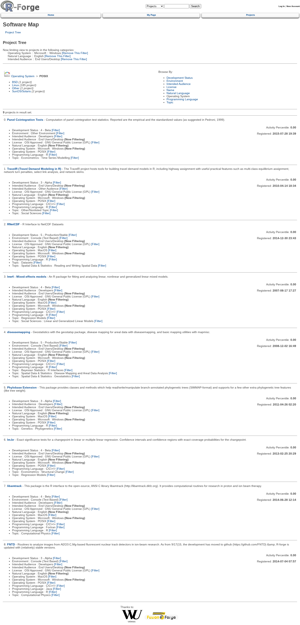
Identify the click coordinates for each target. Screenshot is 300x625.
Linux (15, 85)
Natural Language (178, 93)
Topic (170, 102)
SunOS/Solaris (21, 91)
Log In (282, 6)
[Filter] (56, 130)
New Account (293, 6)
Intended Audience (179, 84)
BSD (15, 82)
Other (15, 88)
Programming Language (182, 99)
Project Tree (13, 32)
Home (51, 15)
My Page (151, 15)
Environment (175, 80)
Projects (250, 15)
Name (170, 90)
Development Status (180, 77)
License (172, 87)
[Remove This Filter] (74, 53)
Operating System (22, 76)
